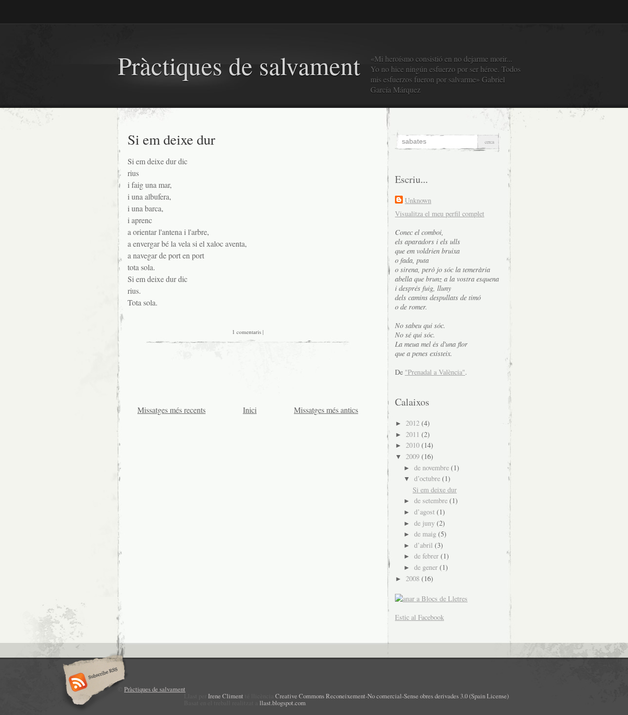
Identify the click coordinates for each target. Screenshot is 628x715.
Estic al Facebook (419, 617)
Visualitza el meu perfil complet (439, 213)
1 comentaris (246, 331)
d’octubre (428, 478)
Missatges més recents (171, 410)
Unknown (418, 200)
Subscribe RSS (92, 683)
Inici (250, 410)
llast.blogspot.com (283, 702)
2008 (413, 578)
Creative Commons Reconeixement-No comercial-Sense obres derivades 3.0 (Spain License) (392, 695)
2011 (413, 434)
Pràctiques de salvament (239, 65)
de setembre (431, 500)
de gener (427, 567)
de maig (426, 533)
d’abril (424, 545)
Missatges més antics (326, 410)
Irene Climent (225, 695)
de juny (425, 523)
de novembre (432, 467)
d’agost (425, 511)
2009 (413, 456)
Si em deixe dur (171, 139)
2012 (413, 423)
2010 (413, 445)
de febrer (427, 556)
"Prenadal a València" (435, 372)
